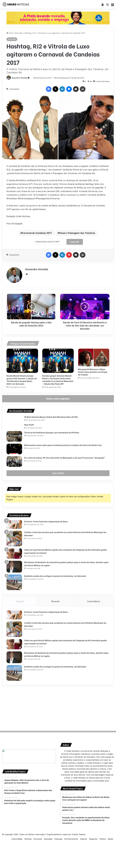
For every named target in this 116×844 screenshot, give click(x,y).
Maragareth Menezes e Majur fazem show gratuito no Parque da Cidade (92, 372)
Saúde (110, 839)
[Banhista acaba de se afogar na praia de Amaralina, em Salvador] (14, 582)
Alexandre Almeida (19, 78)
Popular (20, 601)
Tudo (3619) (58, 473)
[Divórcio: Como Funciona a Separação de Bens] (14, 524)
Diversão (18, 33)
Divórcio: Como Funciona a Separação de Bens (46, 521)
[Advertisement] (58, 707)
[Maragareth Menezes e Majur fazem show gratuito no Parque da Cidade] (93, 357)
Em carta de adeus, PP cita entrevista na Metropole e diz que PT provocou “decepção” (64, 457)
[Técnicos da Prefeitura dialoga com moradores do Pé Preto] (14, 436)
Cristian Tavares (79, 834)
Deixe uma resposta (58, 398)
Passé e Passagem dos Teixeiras (77, 233)
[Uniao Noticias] (15, 4)
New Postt (29, 424)
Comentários (93, 601)
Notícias (28, 839)
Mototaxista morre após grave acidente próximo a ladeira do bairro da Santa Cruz (63, 445)
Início (10, 33)
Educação (48, 839)
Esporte (83, 839)
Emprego (58, 839)
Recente (55, 601)
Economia (38, 839)
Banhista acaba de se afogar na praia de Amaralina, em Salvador (55, 575)
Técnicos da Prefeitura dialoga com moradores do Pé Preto (51, 432)
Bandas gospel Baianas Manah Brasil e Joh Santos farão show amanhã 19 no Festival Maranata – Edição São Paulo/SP (57, 379)
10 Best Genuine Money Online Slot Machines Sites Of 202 (51, 416)
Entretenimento (71, 839)
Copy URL (74, 242)
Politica (102, 839)
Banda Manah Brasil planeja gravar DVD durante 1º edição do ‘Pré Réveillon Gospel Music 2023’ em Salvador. (22, 379)
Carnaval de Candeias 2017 (37, 233)
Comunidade (16, 839)
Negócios (93, 839)
